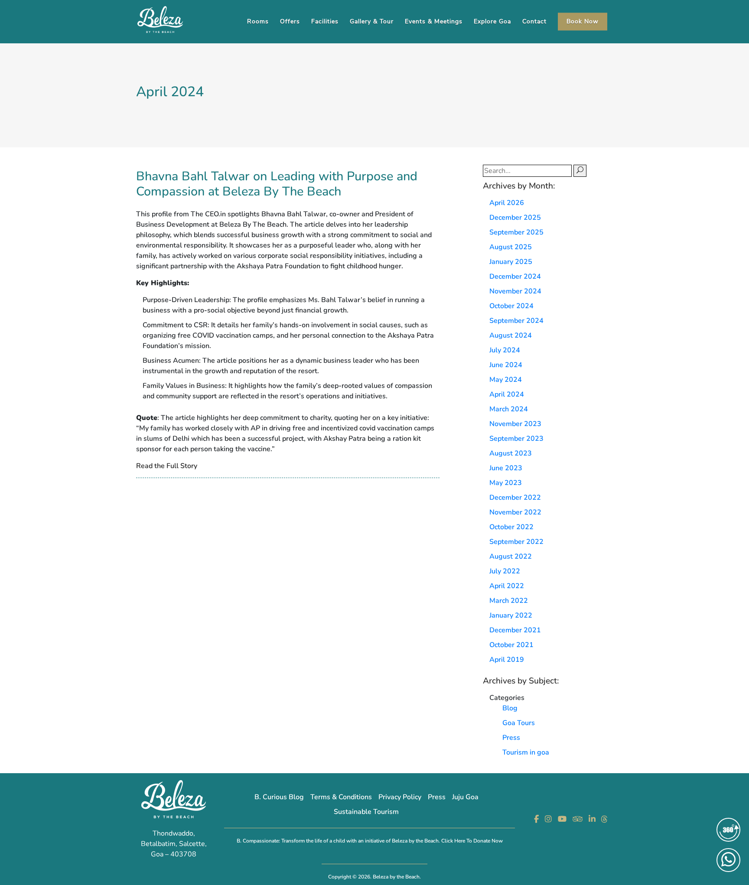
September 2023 (516, 438)
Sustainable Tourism (366, 812)
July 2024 (504, 350)
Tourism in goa (525, 752)
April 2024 (506, 394)
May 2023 (505, 483)
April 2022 (506, 586)
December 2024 (515, 276)
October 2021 (511, 645)
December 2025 (515, 217)
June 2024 (505, 365)
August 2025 (510, 247)
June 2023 (505, 468)
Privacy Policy (399, 797)
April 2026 (506, 203)
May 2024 (505, 379)
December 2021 (515, 630)
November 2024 (515, 291)
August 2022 (510, 556)
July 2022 (504, 571)
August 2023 (510, 453)
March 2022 (508, 600)
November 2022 (515, 512)
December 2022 (515, 497)
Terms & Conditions (341, 797)
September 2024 (516, 320)
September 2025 (516, 232)
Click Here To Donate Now (472, 840)
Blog (510, 708)
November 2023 (515, 424)
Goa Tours (518, 723)
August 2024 (510, 335)
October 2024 (511, 306)
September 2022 (516, 542)
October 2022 (511, 527)
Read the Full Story (166, 466)
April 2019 (506, 659)
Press (511, 737)
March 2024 (508, 409)
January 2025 (510, 262)
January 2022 (510, 615)
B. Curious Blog (279, 797)
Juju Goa (465, 797)
